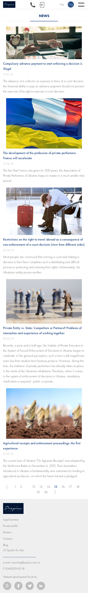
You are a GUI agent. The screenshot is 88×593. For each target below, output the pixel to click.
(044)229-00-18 (15, 568)
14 (48, 487)
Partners (7, 532)
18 (77, 487)
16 (63, 487)
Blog (5, 545)
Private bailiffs (10, 526)
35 (38, 492)
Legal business (11, 519)
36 (46, 492)
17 (70, 487)
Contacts (7, 538)
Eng (71, 4)
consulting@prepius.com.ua (25, 562)
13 (41, 487)
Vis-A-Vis (32, 577)
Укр (62, 4)
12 (33, 487)
